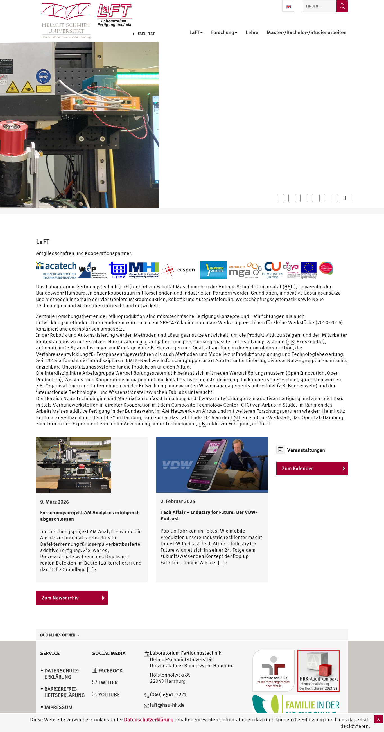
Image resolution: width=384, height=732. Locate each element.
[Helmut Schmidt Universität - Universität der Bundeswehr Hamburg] (114, 15)
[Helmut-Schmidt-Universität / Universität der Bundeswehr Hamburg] (64, 21)
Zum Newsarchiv (60, 598)
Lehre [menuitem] (252, 32)
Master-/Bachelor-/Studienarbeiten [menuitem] (307, 32)
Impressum (58, 707)
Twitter (107, 682)
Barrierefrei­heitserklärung (64, 692)
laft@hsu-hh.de (167, 705)
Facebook (109, 670)
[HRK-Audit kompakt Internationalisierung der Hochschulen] (318, 670)
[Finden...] (342, 6)
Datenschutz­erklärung (62, 674)
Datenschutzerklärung (148, 719)
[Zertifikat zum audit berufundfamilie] (273, 670)
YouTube (108, 694)
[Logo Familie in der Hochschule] (296, 708)
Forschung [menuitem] (222, 32)
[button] (280, 198)
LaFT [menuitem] (194, 32)
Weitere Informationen (66, 164)
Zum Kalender (297, 468)
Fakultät (146, 34)
